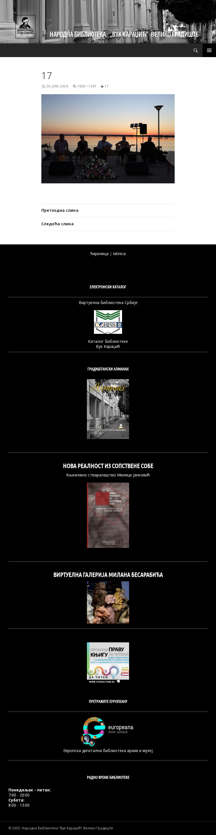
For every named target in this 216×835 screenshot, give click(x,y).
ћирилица (100, 253)
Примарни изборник (209, 50)
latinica (119, 253)
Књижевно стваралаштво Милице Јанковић (108, 475)
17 (107, 86)
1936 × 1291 (86, 86)
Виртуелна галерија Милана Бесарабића (108, 574)
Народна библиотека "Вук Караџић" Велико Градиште (67, 828)
